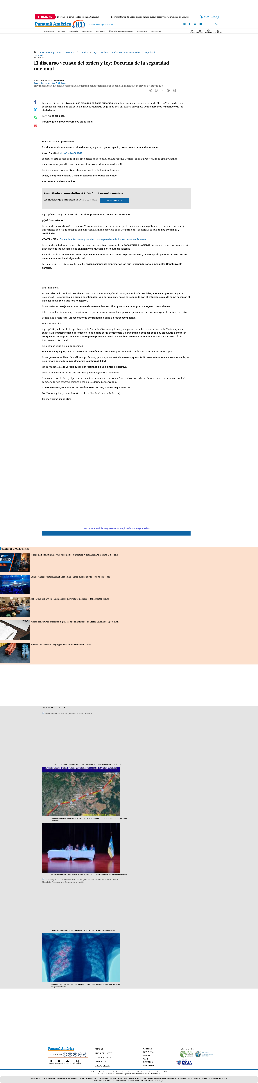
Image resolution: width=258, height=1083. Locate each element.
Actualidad (49, 31)
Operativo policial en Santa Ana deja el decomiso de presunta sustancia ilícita (83, 930)
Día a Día (148, 1052)
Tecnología (142, 31)
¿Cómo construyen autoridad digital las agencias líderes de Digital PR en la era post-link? (75, 621)
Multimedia (156, 31)
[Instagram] (184, 24)
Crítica (147, 1048)
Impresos (148, 1065)
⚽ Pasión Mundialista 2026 (121, 31)
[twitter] (195, 24)
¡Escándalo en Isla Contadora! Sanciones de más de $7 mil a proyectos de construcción (87, 764)
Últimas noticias (54, 707)
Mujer (146, 1055)
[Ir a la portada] (53, 24)
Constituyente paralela (50, 52)
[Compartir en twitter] (35, 109)
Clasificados (103, 1057)
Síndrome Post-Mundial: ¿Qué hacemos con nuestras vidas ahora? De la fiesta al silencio (74, 554)
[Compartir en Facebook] (150, 91)
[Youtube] (200, 24)
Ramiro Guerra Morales (44, 83)
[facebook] (189, 24)
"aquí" (161, 1080)
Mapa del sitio (103, 1053)
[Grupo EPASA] (184, 1064)
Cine (145, 1058)
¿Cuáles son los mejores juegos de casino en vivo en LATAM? (61, 644)
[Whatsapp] (65, 1054)
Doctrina (84, 52)
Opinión (61, 31)
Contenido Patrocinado (15, 548)
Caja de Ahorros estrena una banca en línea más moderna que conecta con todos (70, 576)
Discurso (71, 52)
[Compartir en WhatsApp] (156, 91)
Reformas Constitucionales (126, 52)
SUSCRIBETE (114, 200)
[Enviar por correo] (35, 126)
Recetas (148, 1062)
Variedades (87, 31)
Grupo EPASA (102, 1065)
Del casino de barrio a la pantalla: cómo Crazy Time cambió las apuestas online (70, 598)
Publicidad (101, 1061)
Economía (73, 31)
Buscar (99, 1049)
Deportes (100, 31)
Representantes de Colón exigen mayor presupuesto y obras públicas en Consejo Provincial (89, 874)
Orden (104, 52)
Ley (95, 52)
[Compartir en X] (162, 91)
